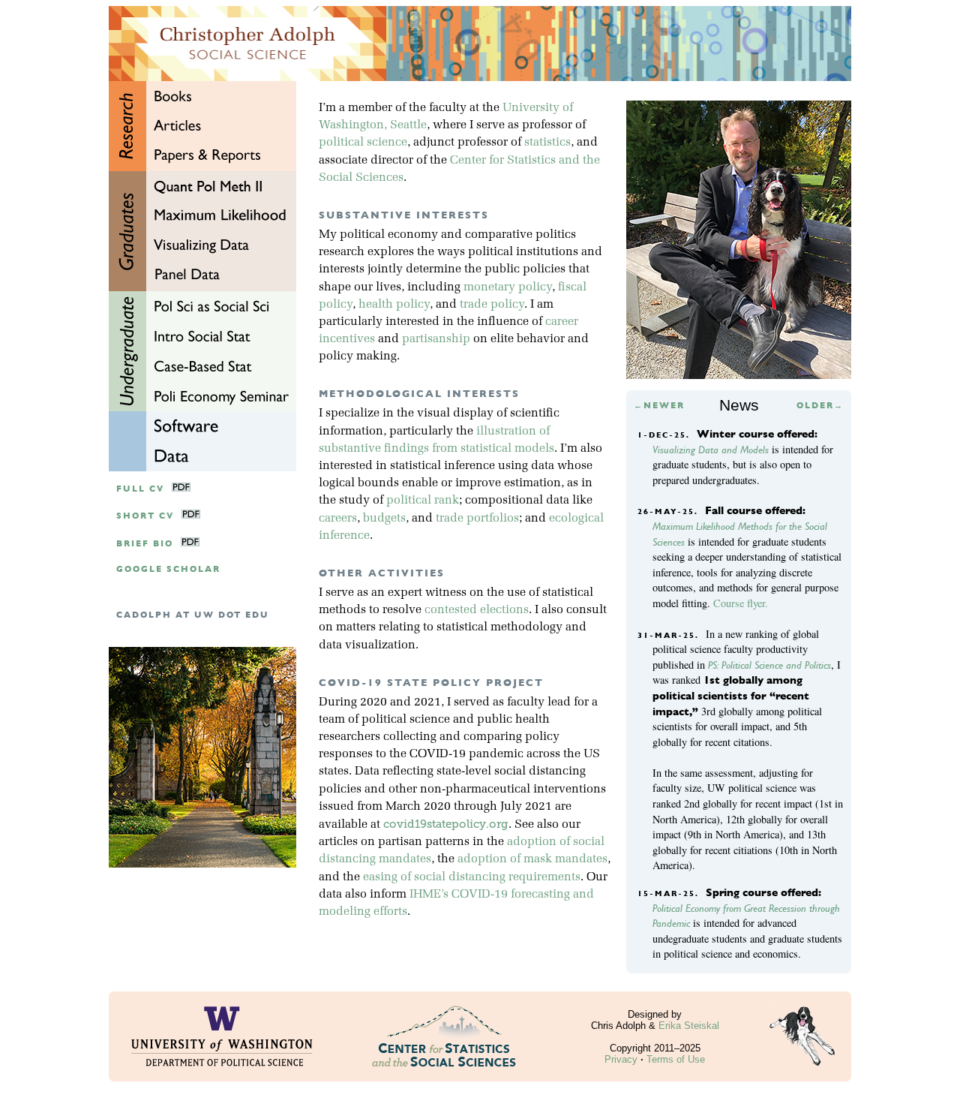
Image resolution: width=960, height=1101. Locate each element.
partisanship (436, 339)
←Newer (659, 406)
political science (363, 143)
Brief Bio (144, 544)
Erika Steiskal (688, 1025)
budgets (384, 519)
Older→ (820, 406)
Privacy (621, 1059)
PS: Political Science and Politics (769, 665)
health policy (394, 305)
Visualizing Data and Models (710, 450)
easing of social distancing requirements (471, 877)
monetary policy (508, 287)
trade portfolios (477, 519)
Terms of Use (675, 1059)
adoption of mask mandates (533, 859)
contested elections (476, 610)
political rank (422, 501)
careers (338, 519)
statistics (547, 143)
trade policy (492, 305)
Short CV (145, 516)
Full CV (140, 489)
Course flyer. (740, 603)
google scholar (168, 569)
